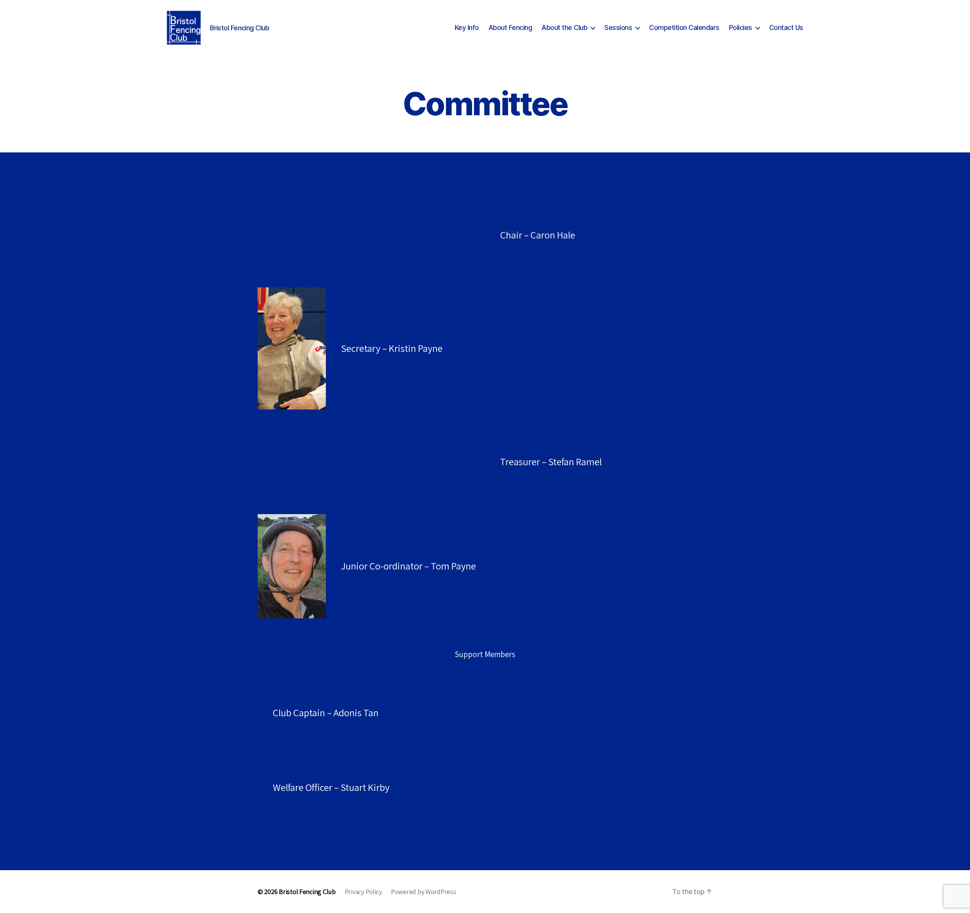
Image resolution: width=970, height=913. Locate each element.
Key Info (467, 27)
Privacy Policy (363, 891)
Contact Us (786, 27)
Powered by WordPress (423, 891)
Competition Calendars (684, 27)
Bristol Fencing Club (307, 891)
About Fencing (510, 27)
